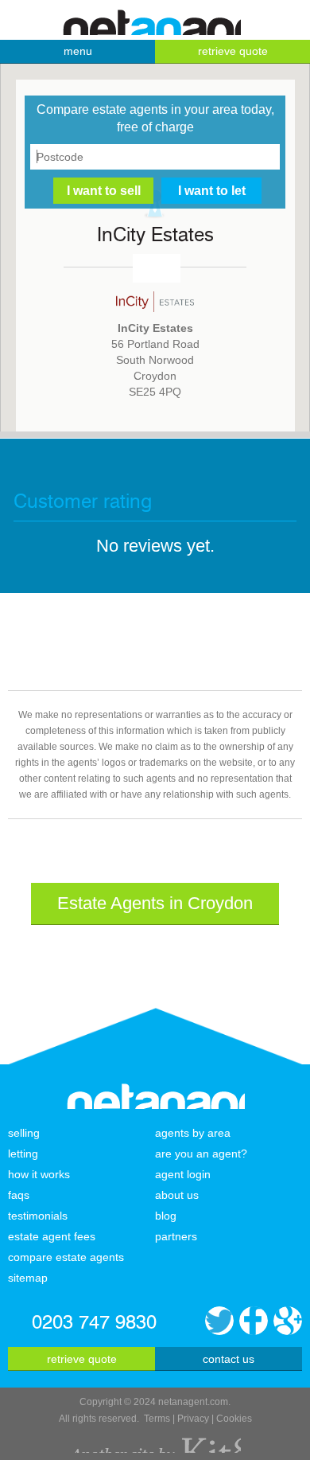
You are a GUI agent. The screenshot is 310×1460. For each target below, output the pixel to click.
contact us (228, 1359)
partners (176, 1236)
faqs (18, 1195)
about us (177, 1195)
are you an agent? (201, 1153)
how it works (39, 1174)
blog (165, 1215)
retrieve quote (233, 51)
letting (23, 1153)
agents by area (193, 1132)
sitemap (28, 1277)
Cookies (234, 1418)
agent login (183, 1174)
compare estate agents (66, 1257)
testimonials (38, 1215)
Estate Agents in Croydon (155, 903)
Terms (157, 1418)
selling (24, 1132)
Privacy (193, 1418)
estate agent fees (51, 1236)
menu (78, 51)
